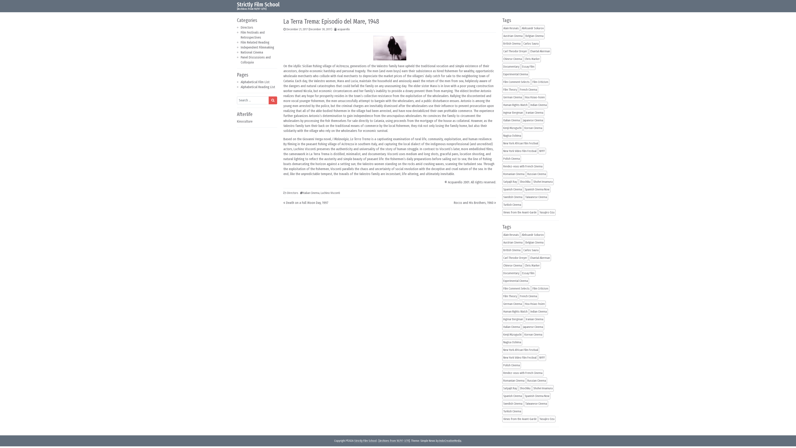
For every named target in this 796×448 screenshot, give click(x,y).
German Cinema (512, 97)
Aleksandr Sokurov (533, 28)
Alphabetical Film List (255, 82)
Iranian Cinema (534, 112)
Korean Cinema (533, 128)
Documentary (511, 66)
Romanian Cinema (513, 174)
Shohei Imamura (543, 182)
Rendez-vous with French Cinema (522, 166)
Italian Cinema (311, 193)
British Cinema (512, 43)
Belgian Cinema (534, 36)
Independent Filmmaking (257, 47)
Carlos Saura (531, 43)
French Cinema (528, 89)
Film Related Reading (255, 42)
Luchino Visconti (330, 193)
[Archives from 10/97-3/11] (394, 441)
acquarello (343, 29)
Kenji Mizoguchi (512, 128)
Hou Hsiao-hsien (535, 97)
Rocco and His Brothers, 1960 (473, 203)
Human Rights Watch (515, 105)
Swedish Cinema (512, 197)
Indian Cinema (538, 105)
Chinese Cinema (512, 59)
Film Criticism (540, 82)
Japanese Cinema (533, 120)
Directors (247, 27)
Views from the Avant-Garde (520, 212)
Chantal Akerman (540, 51)
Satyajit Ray (510, 182)
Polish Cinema (511, 159)
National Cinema (252, 52)
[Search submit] (273, 100)
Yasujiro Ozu (547, 212)
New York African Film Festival (520, 143)
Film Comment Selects (516, 82)
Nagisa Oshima (512, 136)
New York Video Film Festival (519, 151)
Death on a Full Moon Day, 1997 (307, 203)
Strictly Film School (258, 4)
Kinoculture (244, 121)
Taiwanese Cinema (536, 197)
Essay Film (528, 66)
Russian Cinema (536, 174)
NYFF (542, 151)
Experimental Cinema (515, 74)
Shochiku (525, 182)
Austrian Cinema (513, 36)
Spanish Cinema (512, 189)
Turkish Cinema (512, 205)
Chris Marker (532, 59)
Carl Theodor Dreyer (515, 51)
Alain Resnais (511, 28)
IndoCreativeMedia (450, 441)
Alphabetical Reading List (258, 87)
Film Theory (510, 89)
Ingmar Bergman (513, 112)
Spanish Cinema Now (537, 189)
